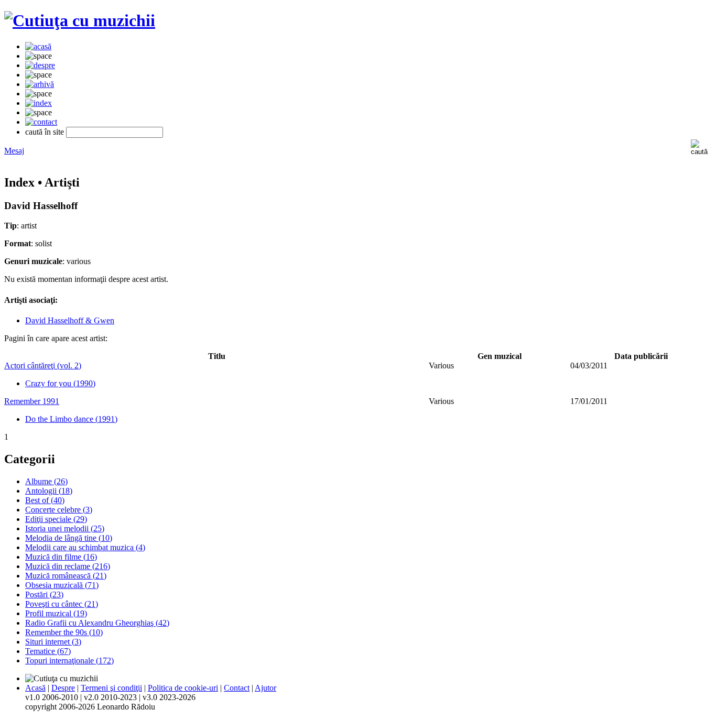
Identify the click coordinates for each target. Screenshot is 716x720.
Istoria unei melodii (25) (64, 528)
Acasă (35, 687)
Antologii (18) (48, 490)
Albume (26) (46, 481)
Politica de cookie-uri (183, 687)
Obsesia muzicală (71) (62, 585)
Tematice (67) (48, 651)
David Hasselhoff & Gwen (69, 320)
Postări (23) (44, 594)
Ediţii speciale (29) (56, 519)
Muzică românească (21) (65, 575)
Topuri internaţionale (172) (69, 660)
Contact (236, 687)
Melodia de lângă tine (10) (68, 537)
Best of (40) (44, 500)
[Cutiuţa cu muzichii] (79, 20)
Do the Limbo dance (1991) (71, 418)
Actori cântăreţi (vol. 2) (42, 365)
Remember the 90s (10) (64, 632)
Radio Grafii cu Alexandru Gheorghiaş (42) (97, 622)
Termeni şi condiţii (111, 687)
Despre (63, 687)
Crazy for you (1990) (60, 383)
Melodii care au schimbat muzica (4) (85, 547)
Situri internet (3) (53, 641)
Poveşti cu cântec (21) (61, 603)
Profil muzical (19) (56, 613)
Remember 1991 (31, 401)
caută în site (44, 131)
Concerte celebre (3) (58, 509)
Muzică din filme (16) (61, 556)
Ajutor (265, 687)
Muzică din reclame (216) (67, 566)
